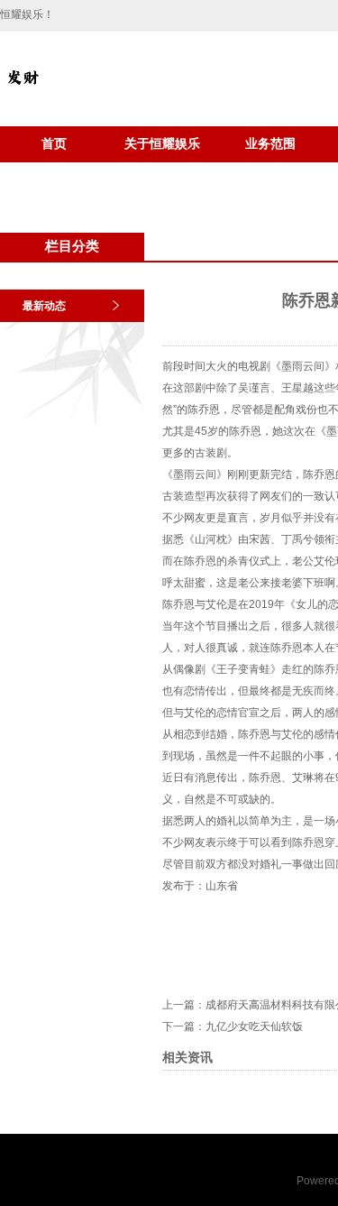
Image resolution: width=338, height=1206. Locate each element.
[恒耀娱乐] (22, 95)
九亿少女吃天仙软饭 (254, 1026)
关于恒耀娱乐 (162, 144)
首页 (54, 144)
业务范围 (270, 144)
